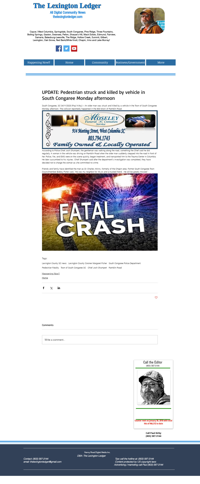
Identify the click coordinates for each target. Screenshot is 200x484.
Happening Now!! (51, 273)
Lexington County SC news (54, 263)
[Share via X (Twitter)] (51, 287)
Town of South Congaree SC (73, 267)
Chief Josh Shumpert (97, 267)
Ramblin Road (115, 267)
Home (45, 277)
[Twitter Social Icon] (66, 48)
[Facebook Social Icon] (59, 48)
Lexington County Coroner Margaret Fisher (87, 263)
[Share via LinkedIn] (58, 287)
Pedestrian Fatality (50, 267)
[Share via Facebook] (43, 287)
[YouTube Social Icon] (74, 48)
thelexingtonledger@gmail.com (45, 461)
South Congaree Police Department (125, 263)
